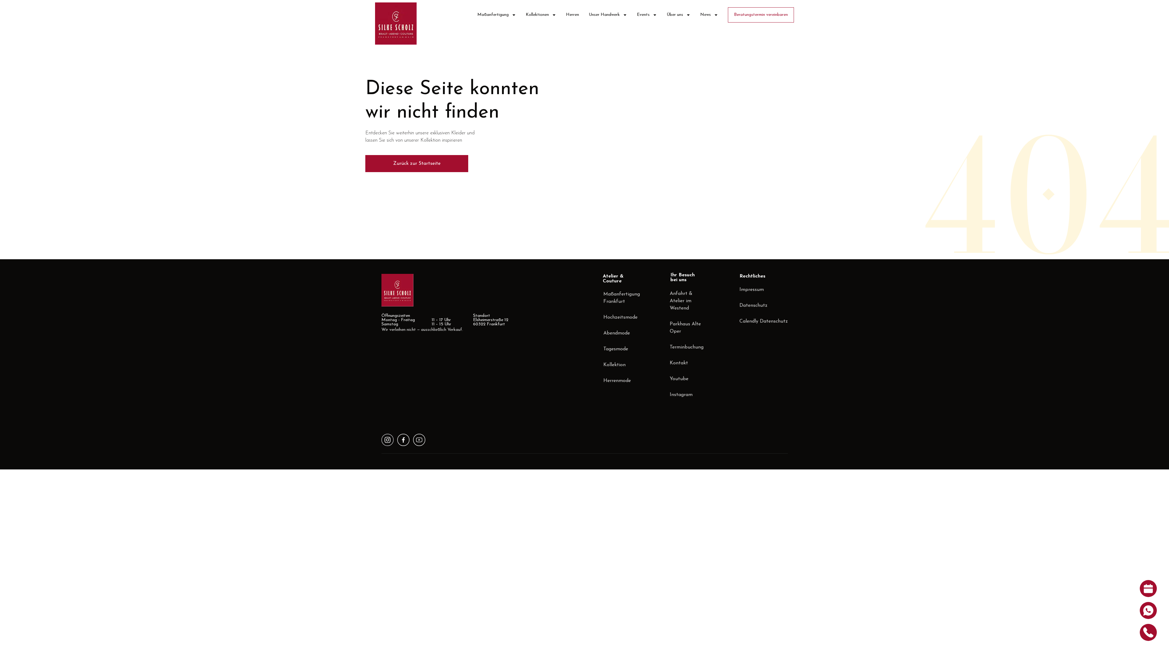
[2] (419, 440)
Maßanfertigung (493, 14)
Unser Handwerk (604, 14)
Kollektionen (537, 14)
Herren (572, 14)
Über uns (675, 14)
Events (643, 14)
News (705, 14)
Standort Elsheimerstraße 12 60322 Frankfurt (490, 320)
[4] (403, 440)
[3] (387, 440)
